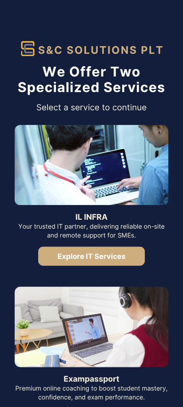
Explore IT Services (91, 256)
